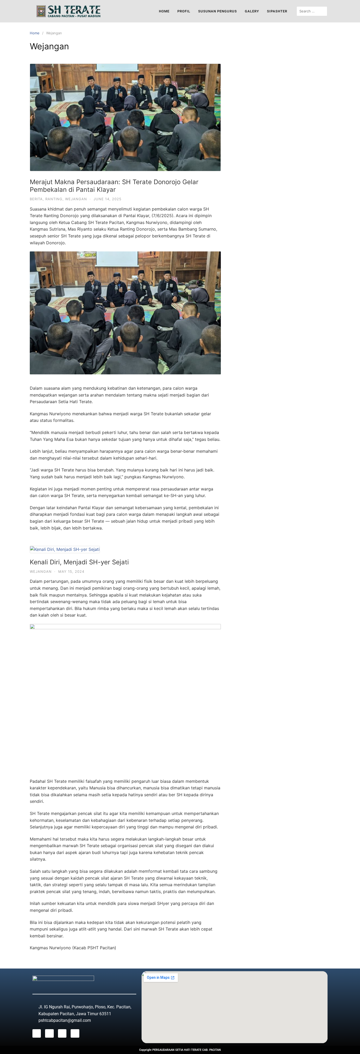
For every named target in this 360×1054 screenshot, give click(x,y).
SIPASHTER (277, 11)
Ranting (53, 199)
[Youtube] (62, 1033)
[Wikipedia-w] (75, 1033)
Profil (183, 11)
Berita (36, 199)
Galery (252, 11)
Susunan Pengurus (217, 11)
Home (164, 11)
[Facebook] (36, 1033)
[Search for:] (312, 11)
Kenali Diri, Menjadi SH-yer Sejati (79, 562)
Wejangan (76, 199)
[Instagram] (49, 1033)
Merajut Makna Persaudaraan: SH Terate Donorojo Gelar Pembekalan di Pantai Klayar (114, 185)
